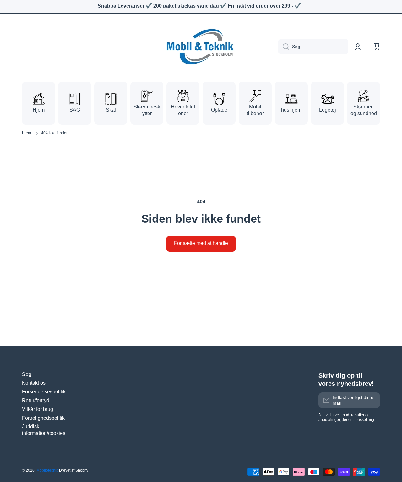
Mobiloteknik (47, 470)
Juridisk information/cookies (43, 430)
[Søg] (283, 46)
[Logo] (201, 46)
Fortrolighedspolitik (43, 418)
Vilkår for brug (37, 409)
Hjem (26, 133)
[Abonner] (372, 400)
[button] (377, 46)
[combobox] (313, 46)
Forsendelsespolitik (44, 391)
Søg (26, 374)
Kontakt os (34, 382)
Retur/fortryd (35, 400)
